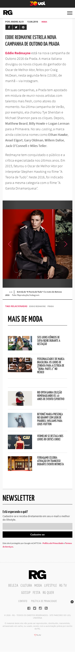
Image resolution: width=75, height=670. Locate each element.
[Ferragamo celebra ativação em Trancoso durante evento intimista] (20, 470)
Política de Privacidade (53, 543)
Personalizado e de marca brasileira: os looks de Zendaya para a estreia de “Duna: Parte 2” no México (50, 366)
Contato (22, 601)
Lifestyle (50, 585)
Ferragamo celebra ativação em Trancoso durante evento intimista (50, 461)
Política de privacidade (44, 601)
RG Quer (48, 593)
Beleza (13, 585)
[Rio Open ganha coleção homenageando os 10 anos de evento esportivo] (20, 405)
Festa (36, 593)
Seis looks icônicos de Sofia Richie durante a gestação (48, 341)
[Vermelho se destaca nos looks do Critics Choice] (20, 448)
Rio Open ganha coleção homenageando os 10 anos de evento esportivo (50, 396)
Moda (44, 21)
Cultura (26, 585)
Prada (50, 306)
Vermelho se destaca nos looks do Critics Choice (50, 438)
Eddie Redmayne (37, 306)
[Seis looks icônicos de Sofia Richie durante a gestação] (20, 349)
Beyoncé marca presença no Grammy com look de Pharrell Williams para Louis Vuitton (50, 419)
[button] (65, 244)
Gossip (26, 593)
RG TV (63, 585)
